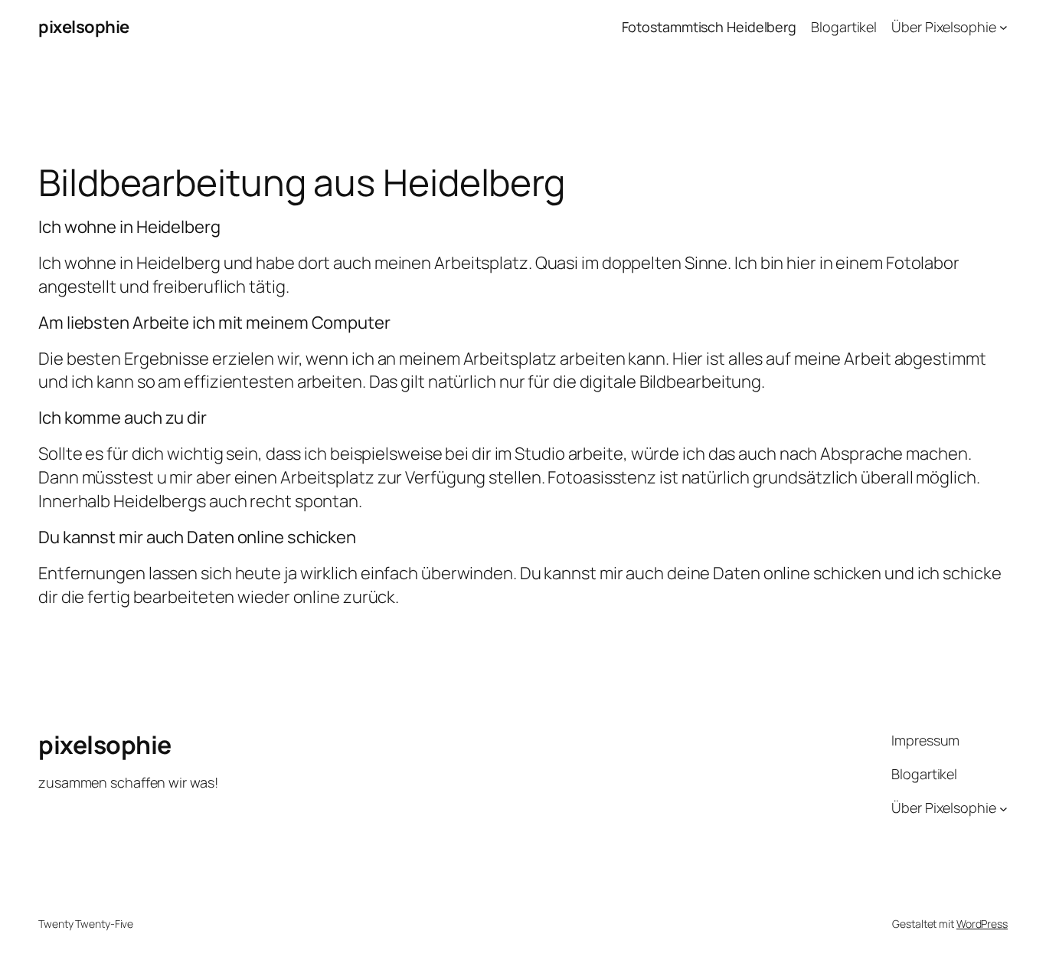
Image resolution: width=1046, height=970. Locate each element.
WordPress (982, 923)
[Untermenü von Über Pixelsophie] (1003, 27)
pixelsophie (83, 26)
